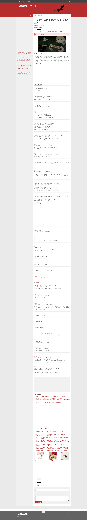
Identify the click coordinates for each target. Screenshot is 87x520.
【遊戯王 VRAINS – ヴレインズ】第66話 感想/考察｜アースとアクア (49, 446)
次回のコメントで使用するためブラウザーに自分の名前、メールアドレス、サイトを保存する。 (50, 493)
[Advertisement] (43, 75)
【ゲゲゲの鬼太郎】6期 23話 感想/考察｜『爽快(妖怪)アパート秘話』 (50, 444)
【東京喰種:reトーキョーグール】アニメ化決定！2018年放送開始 (49, 398)
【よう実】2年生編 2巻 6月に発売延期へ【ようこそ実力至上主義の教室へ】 (24, 56)
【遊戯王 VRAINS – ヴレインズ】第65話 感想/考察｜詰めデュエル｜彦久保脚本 (52, 448)
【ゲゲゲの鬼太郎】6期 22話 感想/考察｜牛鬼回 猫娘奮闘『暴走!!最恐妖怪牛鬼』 (52, 447)
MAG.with (36, 25)
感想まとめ (40, 15)
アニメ (35, 15)
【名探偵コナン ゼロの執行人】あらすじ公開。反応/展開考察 (48, 402)
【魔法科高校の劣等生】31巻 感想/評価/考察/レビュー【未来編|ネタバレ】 (24, 69)
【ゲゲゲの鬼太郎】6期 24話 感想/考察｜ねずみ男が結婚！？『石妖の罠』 (51, 440)
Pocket (43, 29)
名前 (36, 488)
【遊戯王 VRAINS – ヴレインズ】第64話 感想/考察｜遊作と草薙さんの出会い (51, 450)
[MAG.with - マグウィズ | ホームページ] (27, 6)
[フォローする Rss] (30, 15)
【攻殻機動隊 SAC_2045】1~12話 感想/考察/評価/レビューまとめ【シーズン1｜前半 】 (24, 53)
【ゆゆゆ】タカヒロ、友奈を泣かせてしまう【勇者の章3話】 (48, 404)
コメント (36, 494)
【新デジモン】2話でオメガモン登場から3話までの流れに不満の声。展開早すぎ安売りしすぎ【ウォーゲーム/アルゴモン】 (24, 60)
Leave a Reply (42, 27)
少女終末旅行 (39, 478)
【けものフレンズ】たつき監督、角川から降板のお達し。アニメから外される (52, 396)
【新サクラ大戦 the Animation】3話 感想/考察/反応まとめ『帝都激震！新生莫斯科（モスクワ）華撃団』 (24, 65)
